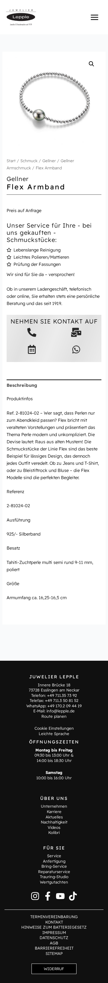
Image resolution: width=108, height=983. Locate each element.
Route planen (54, 716)
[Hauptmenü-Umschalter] (94, 17)
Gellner (49, 160)
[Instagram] (35, 896)
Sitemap (54, 953)
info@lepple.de (60, 711)
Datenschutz (54, 937)
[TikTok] (72, 896)
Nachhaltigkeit (54, 822)
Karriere (54, 811)
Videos (54, 827)
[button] (91, 64)
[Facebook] (47, 896)
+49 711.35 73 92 (62, 695)
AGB (54, 943)
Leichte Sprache (54, 733)
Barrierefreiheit (54, 948)
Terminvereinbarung (54, 916)
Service (54, 855)
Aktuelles (54, 817)
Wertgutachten (54, 882)
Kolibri (54, 832)
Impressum (54, 932)
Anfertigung (54, 861)
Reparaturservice (54, 871)
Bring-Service (54, 866)
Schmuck (29, 160)
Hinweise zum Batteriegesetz (54, 927)
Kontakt (54, 922)
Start (11, 160)
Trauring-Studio (54, 876)
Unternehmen (54, 806)
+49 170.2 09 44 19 (64, 705)
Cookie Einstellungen (54, 728)
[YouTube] (60, 896)
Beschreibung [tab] (22, 385)
